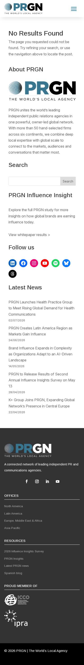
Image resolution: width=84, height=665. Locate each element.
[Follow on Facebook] (26, 481)
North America (13, 506)
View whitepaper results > (29, 234)
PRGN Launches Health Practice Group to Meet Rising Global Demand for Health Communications (41, 308)
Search (68, 181)
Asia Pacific (12, 528)
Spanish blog (13, 573)
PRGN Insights (14, 558)
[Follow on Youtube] (57, 481)
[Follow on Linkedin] (47, 481)
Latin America (13, 513)
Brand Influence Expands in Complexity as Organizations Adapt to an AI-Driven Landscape (40, 354)
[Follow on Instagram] (37, 481)
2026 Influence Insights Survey (24, 551)
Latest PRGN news (16, 565)
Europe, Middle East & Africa (23, 520)
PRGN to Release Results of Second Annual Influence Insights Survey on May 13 (42, 380)
